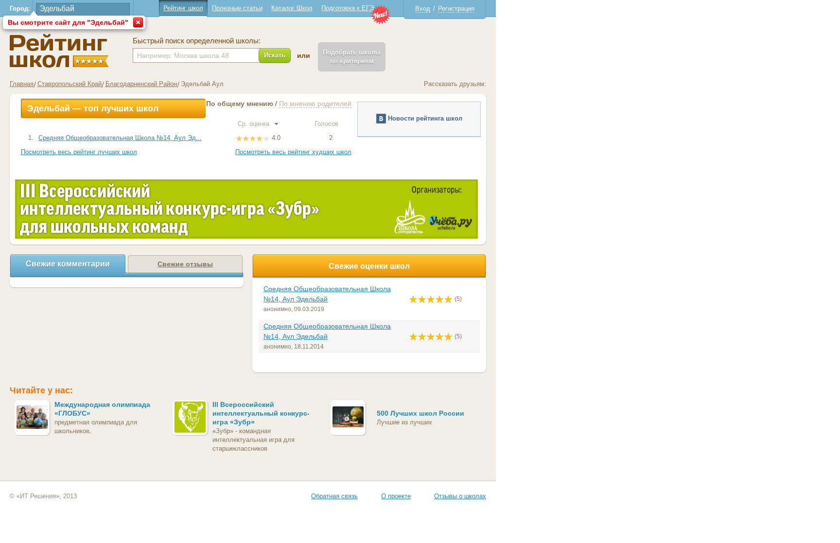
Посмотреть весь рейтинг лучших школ (79, 152)
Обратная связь (334, 496)
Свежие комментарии (68, 264)
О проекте (396, 496)
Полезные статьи (237, 8)
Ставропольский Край (69, 84)
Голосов (327, 123)
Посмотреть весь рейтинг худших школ (293, 152)
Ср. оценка (254, 123)
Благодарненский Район (141, 84)
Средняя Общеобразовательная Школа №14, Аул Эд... (120, 137)
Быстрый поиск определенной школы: (197, 41)
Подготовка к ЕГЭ (347, 8)
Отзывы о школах (460, 496)
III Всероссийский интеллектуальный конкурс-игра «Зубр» (261, 413)
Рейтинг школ (183, 8)
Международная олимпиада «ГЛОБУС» (102, 409)
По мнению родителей (315, 103)
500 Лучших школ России (420, 413)
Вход (422, 8)
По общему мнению (239, 103)
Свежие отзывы (185, 264)
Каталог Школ (292, 8)
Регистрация (456, 8)
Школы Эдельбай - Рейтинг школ (59, 51)
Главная (22, 84)
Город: (20, 8)
